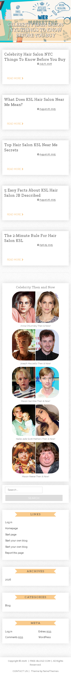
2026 (8, 579)
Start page (10, 534)
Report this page (14, 552)
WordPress (44, 637)
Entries (44, 631)
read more (14, 78)
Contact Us (20, 671)
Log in (8, 522)
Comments (14, 637)
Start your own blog (16, 540)
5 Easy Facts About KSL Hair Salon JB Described (31, 193)
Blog (8, 605)
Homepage (11, 528)
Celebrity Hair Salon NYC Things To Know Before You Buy (35, 57)
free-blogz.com (40, 661)
